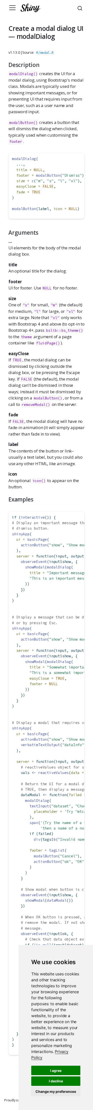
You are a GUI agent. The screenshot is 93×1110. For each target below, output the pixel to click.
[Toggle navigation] (12, 8)
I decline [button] (56, 1081)
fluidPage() (48, 343)
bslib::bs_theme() (64, 330)
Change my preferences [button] (55, 1091)
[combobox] (81, 7)
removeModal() (36, 404)
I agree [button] (56, 1070)
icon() (39, 480)
